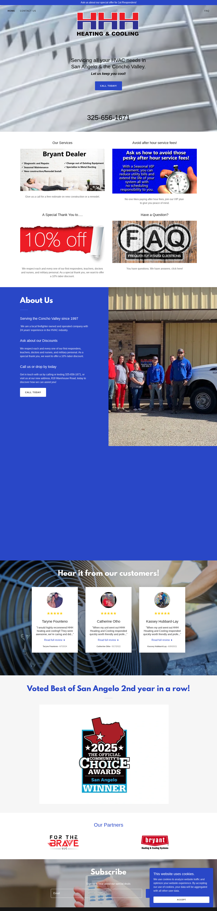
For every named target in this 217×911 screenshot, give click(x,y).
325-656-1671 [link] (108, 117)
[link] (108, 10)
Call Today (33, 392)
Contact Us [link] (28, 11)
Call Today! (108, 86)
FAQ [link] (206, 11)
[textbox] (96, 893)
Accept (181, 899)
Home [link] (11, 11)
